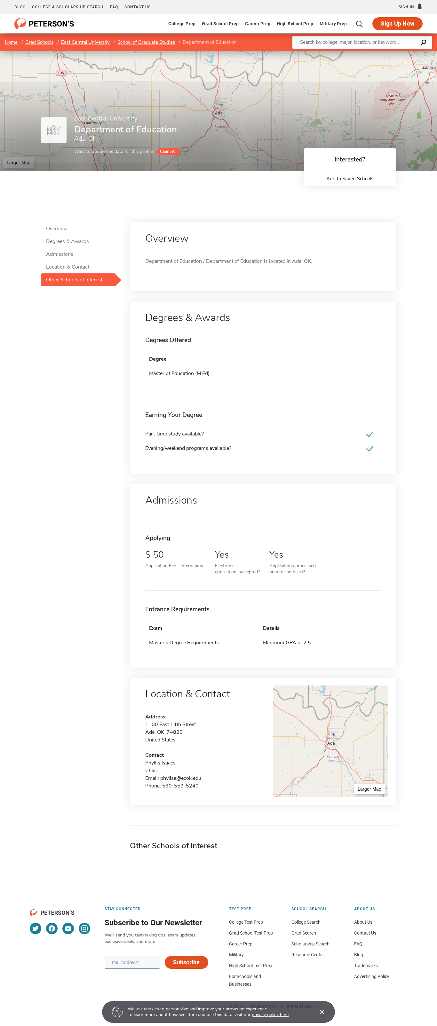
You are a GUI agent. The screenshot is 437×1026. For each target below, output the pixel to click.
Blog (20, 7)
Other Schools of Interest (74, 279)
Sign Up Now (397, 23)
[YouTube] (68, 928)
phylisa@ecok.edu (180, 778)
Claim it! (168, 151)
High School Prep (295, 23)
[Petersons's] (44, 23)
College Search (306, 922)
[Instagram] (84, 928)
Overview (57, 228)
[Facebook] (52, 928)
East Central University (85, 42)
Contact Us (365, 933)
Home (11, 42)
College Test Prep (246, 922)
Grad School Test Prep (251, 933)
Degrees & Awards (67, 241)
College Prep (181, 23)
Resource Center (307, 954)
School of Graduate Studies (146, 42)
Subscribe (186, 962)
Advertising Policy (371, 976)
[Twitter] (35, 928)
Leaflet (361, 54)
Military (236, 954)
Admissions (59, 254)
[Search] (359, 24)
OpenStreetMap (393, 54)
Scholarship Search (310, 943)
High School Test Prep (250, 965)
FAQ (114, 7)
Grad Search (303, 933)
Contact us (137, 7)
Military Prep (333, 23)
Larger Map (18, 162)
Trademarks (366, 965)
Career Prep (257, 23)
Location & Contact (67, 266)
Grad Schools (39, 42)
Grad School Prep (220, 23)
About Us (363, 922)
